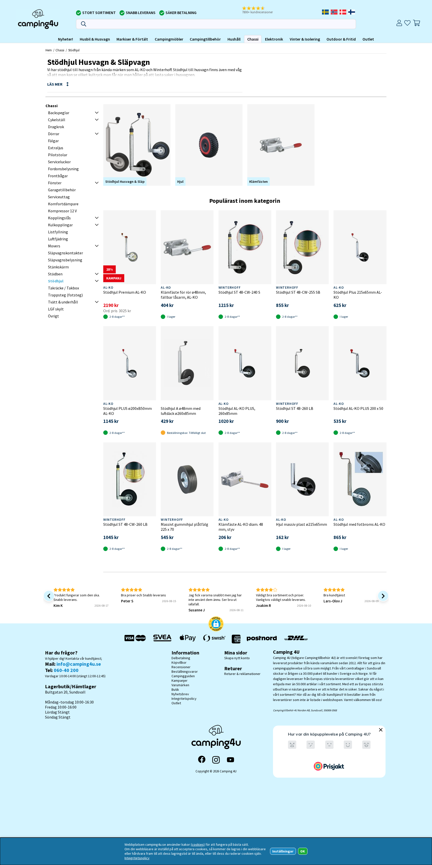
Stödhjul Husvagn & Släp (124, 181)
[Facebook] (202, 760)
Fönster (55, 182)
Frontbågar (58, 175)
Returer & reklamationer (242, 673)
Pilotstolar (57, 154)
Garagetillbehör (62, 189)
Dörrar (53, 133)
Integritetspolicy (184, 698)
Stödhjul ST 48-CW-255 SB (298, 292)
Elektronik (274, 39)
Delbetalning (181, 658)
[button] (261, 10)
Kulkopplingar (60, 224)
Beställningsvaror (185, 671)
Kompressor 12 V (62, 210)
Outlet (368, 39)
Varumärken (180, 685)
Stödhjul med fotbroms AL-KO (359, 524)
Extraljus (55, 147)
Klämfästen (258, 181)
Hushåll (234, 39)
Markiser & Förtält (132, 39)
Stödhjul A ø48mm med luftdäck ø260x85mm (180, 411)
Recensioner (181, 667)
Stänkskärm (58, 266)
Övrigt (53, 315)
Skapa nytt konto (237, 658)
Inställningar (283, 851)
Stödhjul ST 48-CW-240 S (239, 292)
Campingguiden (183, 676)
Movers (54, 245)
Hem (49, 50)
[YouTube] (230, 759)
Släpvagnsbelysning (65, 259)
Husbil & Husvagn (95, 39)
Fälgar (53, 140)
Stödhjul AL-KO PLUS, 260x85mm (236, 411)
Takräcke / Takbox (63, 287)
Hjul (180, 181)
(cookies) (198, 844)
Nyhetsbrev (180, 694)
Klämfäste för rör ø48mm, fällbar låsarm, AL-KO (183, 295)
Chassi (252, 39)
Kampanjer (180, 680)
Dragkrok (56, 126)
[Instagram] (216, 760)
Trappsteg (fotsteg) (65, 294)
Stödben (55, 273)
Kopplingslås (59, 217)
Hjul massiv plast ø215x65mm (301, 524)
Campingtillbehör (205, 39)
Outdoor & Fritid (341, 39)
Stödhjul (74, 50)
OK (302, 851)
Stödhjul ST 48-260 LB (294, 408)
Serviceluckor (59, 161)
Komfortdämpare (63, 203)
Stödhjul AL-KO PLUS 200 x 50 (358, 408)
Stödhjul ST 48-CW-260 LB (125, 524)
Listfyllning (58, 231)
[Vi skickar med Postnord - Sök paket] (261, 639)
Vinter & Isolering (305, 39)
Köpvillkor (179, 662)
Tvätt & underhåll (63, 301)
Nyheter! (65, 39)
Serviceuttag (59, 196)
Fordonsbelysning (63, 168)
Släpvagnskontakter (65, 252)
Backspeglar (58, 112)
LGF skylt (56, 308)
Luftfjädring (58, 238)
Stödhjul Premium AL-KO (124, 292)
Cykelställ (56, 119)
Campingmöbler (169, 39)
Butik (175, 689)
